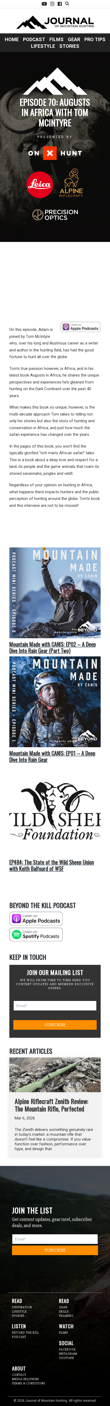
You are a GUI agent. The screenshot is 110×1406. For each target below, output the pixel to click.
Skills (64, 1312)
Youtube (44, 4)
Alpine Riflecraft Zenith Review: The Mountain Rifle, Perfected (51, 1105)
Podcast (34, 39)
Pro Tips (94, 39)
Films (56, 39)
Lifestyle (43, 46)
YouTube (66, 1358)
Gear (74, 39)
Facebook (60, 4)
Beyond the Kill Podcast (25, 1335)
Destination (22, 1307)
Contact (19, 1375)
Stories (69, 46)
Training (66, 1316)
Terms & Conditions (28, 1383)
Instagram (52, 4)
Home (12, 39)
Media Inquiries (25, 1379)
